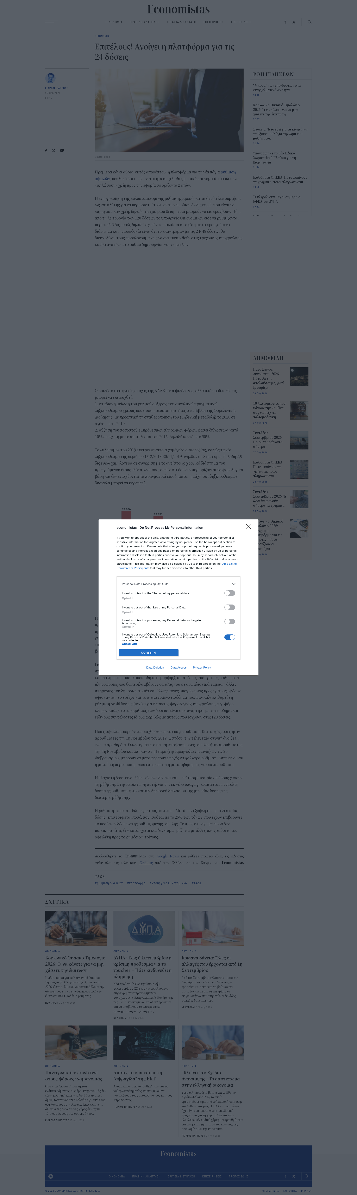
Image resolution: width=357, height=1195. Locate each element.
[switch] (229, 593)
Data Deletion (155, 667)
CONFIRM (148, 652)
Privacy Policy (202, 667)
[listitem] (178, 584)
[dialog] (178, 597)
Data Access (178, 667)
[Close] (250, 528)
